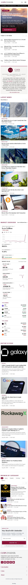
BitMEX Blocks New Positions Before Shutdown (12, 461)
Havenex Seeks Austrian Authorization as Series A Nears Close (14, 144)
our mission (10, 81)
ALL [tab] (11, 232)
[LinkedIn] (5, 562)
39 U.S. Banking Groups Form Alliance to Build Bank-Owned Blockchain (14, 54)
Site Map (14, 583)
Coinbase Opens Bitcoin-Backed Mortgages (15, 60)
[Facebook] (8, 562)
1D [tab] (2, 232)
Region (23, 478)
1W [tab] (4, 232)
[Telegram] (13, 562)
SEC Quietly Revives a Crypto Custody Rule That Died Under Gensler (14, 121)
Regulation (12, 478)
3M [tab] (6, 232)
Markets (6, 478)
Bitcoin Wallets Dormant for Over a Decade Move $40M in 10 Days (15, 40)
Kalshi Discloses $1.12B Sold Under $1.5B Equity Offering (15, 500)
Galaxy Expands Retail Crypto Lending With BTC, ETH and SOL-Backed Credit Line (14, 366)
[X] (2, 562)
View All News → (4, 99)
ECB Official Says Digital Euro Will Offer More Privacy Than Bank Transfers (13, 167)
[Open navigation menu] (25, 2)
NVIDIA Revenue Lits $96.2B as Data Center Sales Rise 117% (13, 190)
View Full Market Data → (22, 222)
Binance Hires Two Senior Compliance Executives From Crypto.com (18, 488)
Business (3, 480)
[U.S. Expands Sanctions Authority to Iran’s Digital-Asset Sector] (14, 20)
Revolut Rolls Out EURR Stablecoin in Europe (17, 505)
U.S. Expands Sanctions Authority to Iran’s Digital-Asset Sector (12, 15)
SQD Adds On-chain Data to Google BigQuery (11, 397)
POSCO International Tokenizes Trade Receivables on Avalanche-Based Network (16, 518)
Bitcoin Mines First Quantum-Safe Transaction (13, 213)
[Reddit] (10, 562)
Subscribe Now (14, 542)
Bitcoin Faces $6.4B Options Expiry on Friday (17, 511)
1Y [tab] (8, 232)
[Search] (22, 2)
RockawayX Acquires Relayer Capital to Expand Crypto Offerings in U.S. (13, 429)
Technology (18, 478)
